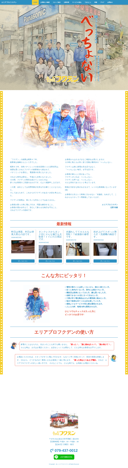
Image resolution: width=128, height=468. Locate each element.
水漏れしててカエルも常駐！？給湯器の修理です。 (77, 234)
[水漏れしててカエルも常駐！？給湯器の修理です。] (77, 255)
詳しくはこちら (22, 261)
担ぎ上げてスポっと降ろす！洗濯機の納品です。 (105, 234)
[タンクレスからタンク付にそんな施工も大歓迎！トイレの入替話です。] (50, 258)
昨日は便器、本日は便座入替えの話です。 (22, 233)
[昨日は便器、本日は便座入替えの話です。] (23, 253)
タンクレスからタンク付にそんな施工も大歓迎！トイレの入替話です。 (50, 235)
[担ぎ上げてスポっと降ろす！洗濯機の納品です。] (105, 255)
